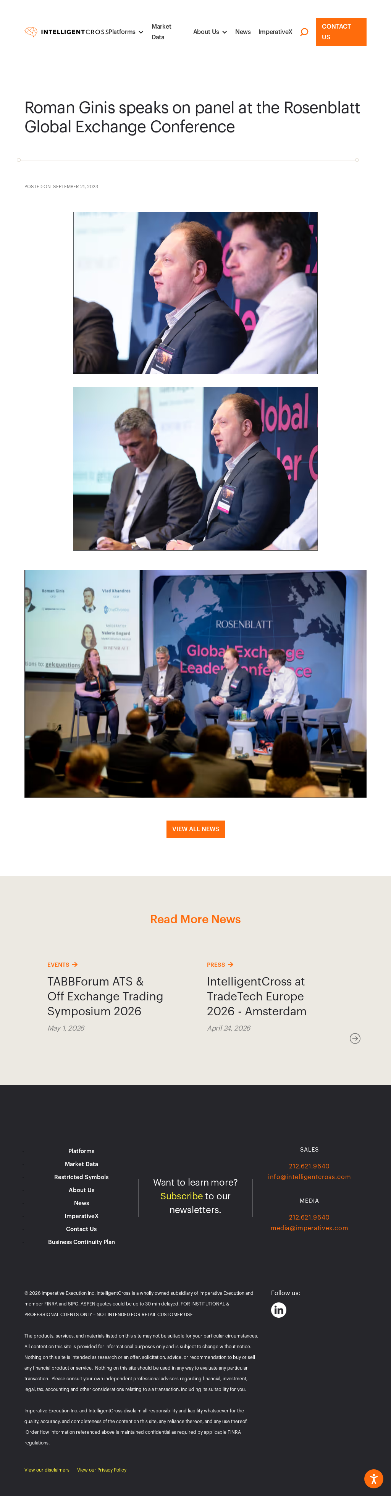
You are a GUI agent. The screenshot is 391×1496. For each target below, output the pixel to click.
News (243, 32)
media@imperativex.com (309, 1228)
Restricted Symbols (81, 1177)
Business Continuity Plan (81, 1242)
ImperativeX (275, 32)
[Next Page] (355, 1038)
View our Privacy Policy (101, 1470)
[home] (66, 32)
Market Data (161, 32)
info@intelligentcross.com (309, 1177)
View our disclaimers (46, 1470)
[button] (126, 32)
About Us (206, 32)
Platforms (122, 32)
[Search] (304, 32)
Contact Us (336, 32)
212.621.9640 (309, 1166)
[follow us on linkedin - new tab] (278, 1310)
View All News (195, 829)
